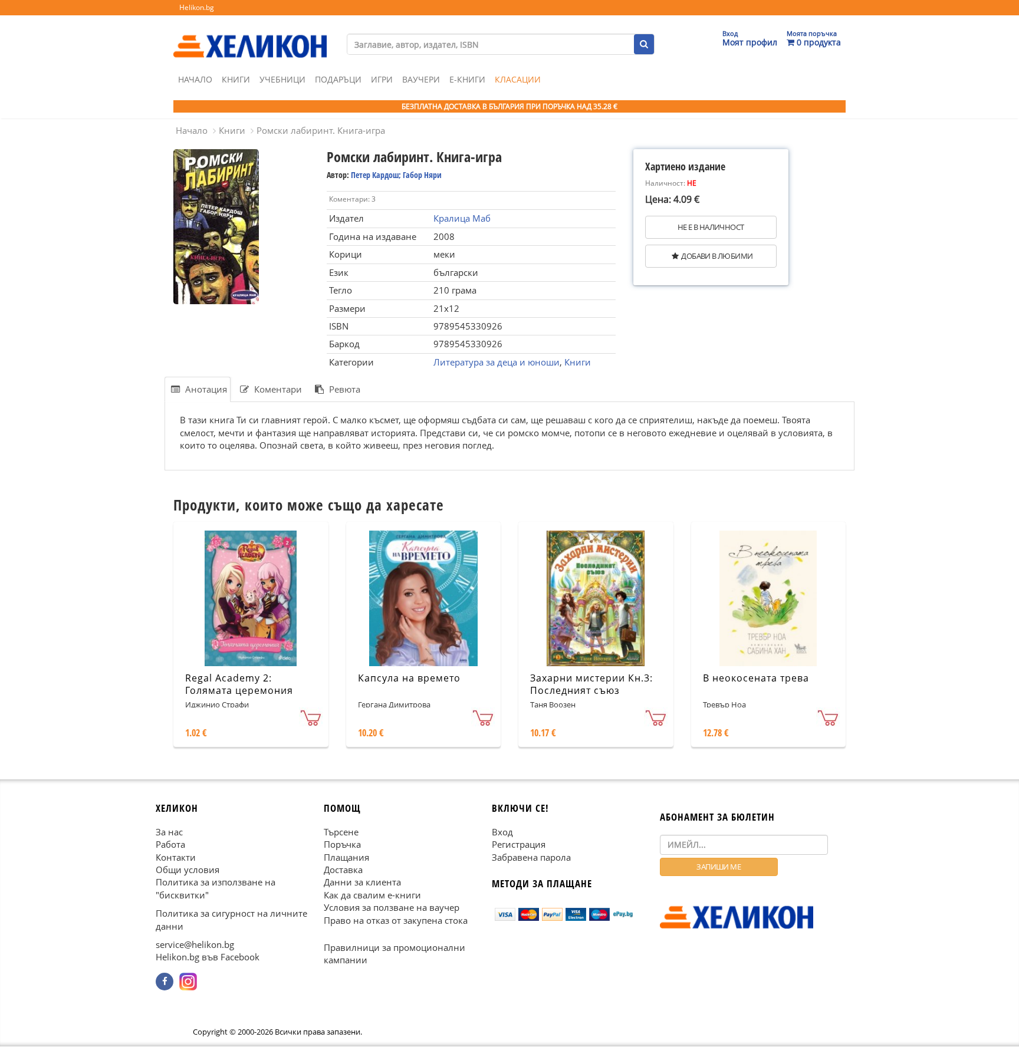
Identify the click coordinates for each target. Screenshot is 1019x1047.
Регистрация (518, 845)
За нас (169, 832)
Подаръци (338, 79)
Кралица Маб (462, 218)
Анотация (205, 389)
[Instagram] (188, 981)
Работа (170, 845)
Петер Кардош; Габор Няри (396, 174)
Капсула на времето (409, 677)
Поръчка (342, 845)
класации (518, 79)
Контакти (176, 857)
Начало (195, 79)
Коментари (277, 389)
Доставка (343, 869)
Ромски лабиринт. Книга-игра (321, 130)
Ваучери (421, 79)
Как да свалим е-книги (372, 895)
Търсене (341, 832)
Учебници (282, 79)
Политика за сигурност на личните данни (231, 920)
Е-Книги (467, 79)
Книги (236, 79)
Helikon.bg (196, 7)
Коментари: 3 (352, 199)
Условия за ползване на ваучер (391, 908)
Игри (382, 79)
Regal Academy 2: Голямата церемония (239, 684)
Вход (502, 832)
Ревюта (343, 389)
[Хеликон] (250, 36)
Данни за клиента (362, 882)
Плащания (346, 857)
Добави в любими (716, 256)
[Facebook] (164, 981)
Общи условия (187, 869)
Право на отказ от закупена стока (396, 920)
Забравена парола (531, 857)
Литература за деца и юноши (496, 362)
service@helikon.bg (195, 945)
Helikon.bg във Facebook (207, 957)
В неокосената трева (756, 677)
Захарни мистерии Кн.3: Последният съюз (591, 684)
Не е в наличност (711, 227)
